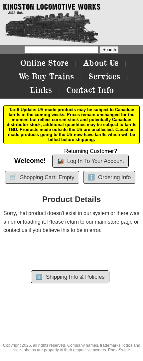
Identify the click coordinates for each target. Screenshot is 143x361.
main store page (114, 222)
